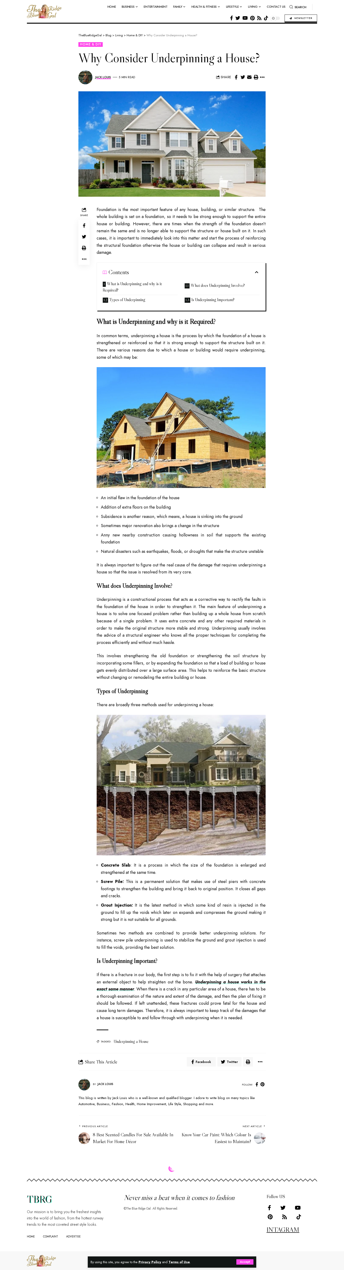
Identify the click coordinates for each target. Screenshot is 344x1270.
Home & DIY (90, 44)
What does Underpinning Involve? (218, 285)
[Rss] (259, 18)
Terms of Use (179, 1262)
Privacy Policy (150, 1262)
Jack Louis (103, 77)
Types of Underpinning (127, 299)
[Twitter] (237, 18)
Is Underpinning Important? (212, 299)
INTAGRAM (283, 1229)
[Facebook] (231, 18)
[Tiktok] (266, 18)
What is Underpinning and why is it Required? (132, 287)
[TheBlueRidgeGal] (41, 1260)
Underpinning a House (131, 1041)
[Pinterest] (252, 18)
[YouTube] (245, 18)
